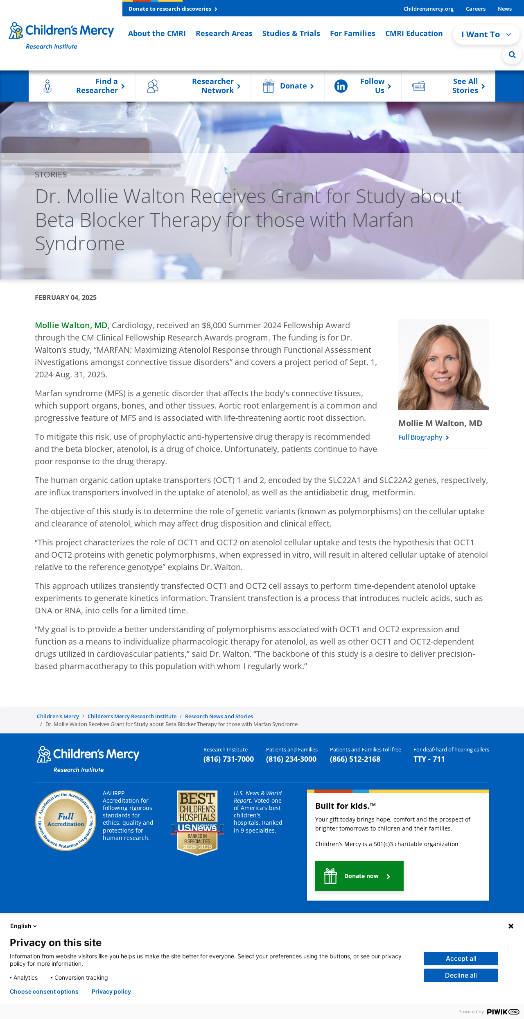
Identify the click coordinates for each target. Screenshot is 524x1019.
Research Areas (224, 33)
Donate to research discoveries (170, 8)
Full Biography (421, 437)
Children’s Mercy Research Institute (132, 716)
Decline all (461, 975)
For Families (352, 33)
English (21, 925)
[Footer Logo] (88, 758)
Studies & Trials (291, 33)
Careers (476, 8)
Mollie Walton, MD (71, 325)
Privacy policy (111, 991)
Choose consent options (44, 991)
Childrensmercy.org (429, 8)
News (505, 8)
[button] (512, 54)
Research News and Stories (219, 716)
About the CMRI (157, 33)
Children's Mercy (58, 716)
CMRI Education (414, 33)
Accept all (461, 958)
